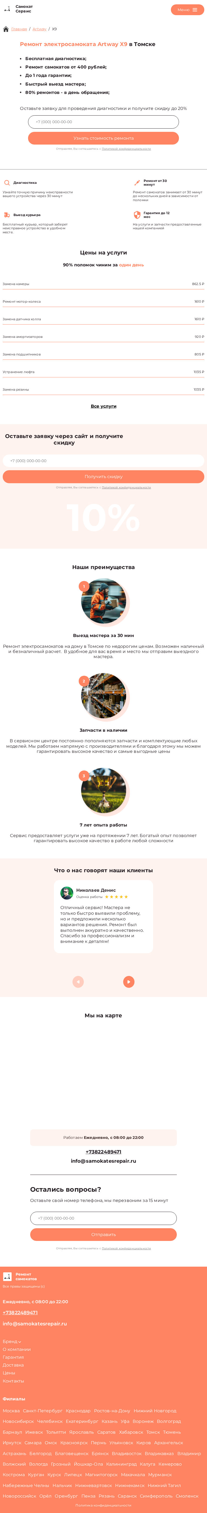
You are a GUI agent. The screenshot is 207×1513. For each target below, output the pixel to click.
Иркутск (12, 1442)
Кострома (14, 1474)
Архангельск (168, 1442)
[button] (128, 982)
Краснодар (78, 1410)
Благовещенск (72, 1453)
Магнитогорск (101, 1474)
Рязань (107, 1496)
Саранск (127, 1496)
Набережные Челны (26, 1485)
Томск (153, 1432)
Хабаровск (131, 1432)
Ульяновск (121, 1442)
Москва (11, 1410)
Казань (110, 1421)
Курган (36, 1474)
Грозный (61, 1464)
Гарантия (13, 1357)
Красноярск (74, 1442)
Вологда (38, 1464)
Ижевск (34, 1432)
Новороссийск (19, 1496)
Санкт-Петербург (43, 1410)
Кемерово (170, 1464)
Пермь (98, 1442)
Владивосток (127, 1453)
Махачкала (133, 1474)
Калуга (147, 1464)
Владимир (189, 1453)
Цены (9, 1372)
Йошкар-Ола (88, 1464)
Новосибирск (18, 1421)
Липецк (73, 1474)
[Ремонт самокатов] (7, 1276)
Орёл (45, 1496)
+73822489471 (104, 1152)
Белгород (40, 1453)
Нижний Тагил (164, 1485)
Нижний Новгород (155, 1410)
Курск (54, 1474)
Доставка (13, 1365)
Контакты (13, 1381)
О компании (17, 1349)
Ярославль (81, 1432)
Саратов (106, 1432)
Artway (39, 29)
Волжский (14, 1464)
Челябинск (50, 1421)
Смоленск (187, 1496)
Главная (19, 29)
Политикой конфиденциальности (126, 149)
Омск (51, 1442)
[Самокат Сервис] (7, 9)
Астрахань (14, 1453)
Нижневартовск (93, 1485)
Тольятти (56, 1432)
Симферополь (156, 1496)
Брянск (100, 1453)
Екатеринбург (82, 1421)
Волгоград (169, 1421)
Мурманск (160, 1474)
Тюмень (172, 1432)
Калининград (121, 1464)
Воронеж (143, 1421)
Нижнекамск (129, 1485)
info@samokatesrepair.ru (103, 1161)
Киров (143, 1442)
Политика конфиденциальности (103, 1505)
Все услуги (103, 406)
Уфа (125, 1421)
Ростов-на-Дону (112, 1410)
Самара (33, 1442)
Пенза (88, 1496)
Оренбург (66, 1496)
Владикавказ (159, 1453)
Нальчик (62, 1485)
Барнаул (12, 1432)
